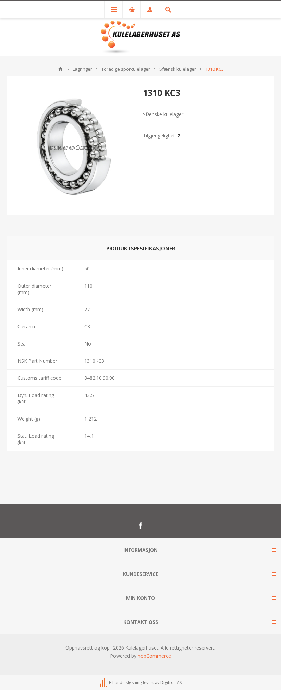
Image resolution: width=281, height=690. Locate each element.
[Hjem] (60, 68)
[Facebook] (140, 525)
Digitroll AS (171, 683)
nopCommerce (154, 656)
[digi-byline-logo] (104, 683)
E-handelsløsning (125, 683)
